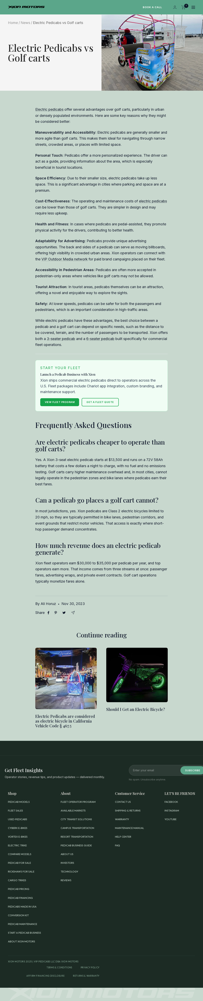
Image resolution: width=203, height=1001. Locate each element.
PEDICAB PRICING (18, 889)
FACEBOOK (171, 801)
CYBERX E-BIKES (17, 828)
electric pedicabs (153, 201)
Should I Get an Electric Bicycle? (135, 709)
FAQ (117, 845)
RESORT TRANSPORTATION (77, 836)
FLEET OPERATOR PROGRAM (78, 801)
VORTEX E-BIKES (18, 836)
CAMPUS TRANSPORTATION (77, 828)
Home (13, 23)
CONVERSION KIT (18, 915)
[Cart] (183, 7)
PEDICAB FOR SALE (19, 862)
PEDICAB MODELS (19, 801)
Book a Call (152, 7)
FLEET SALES (15, 810)
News (25, 23)
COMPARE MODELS (19, 854)
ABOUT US (67, 854)
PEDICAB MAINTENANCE (22, 924)
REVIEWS (66, 880)
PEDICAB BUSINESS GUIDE (76, 845)
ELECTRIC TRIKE (17, 845)
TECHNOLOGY (69, 871)
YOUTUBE (170, 819)
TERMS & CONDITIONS (59, 967)
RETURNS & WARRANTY (86, 975)
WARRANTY (122, 819)
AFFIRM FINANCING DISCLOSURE (45, 975)
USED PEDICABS (17, 819)
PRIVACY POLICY (90, 967)
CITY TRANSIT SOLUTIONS (76, 819)
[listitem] (48, 612)
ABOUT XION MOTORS (21, 941)
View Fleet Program (60, 402)
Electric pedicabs (49, 109)
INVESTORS (67, 862)
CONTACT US (123, 801)
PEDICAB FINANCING (20, 897)
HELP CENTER (123, 836)
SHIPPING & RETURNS (128, 810)
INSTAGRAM (172, 810)
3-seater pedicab (61, 339)
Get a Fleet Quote (100, 402)
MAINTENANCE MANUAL (129, 828)
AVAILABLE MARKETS (73, 810)
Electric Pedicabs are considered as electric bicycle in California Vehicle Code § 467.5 (65, 720)
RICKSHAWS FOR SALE (21, 871)
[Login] (175, 7)
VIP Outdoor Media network (64, 259)
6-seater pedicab (100, 339)
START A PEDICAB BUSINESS (24, 932)
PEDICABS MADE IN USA (22, 906)
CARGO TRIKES (17, 880)
